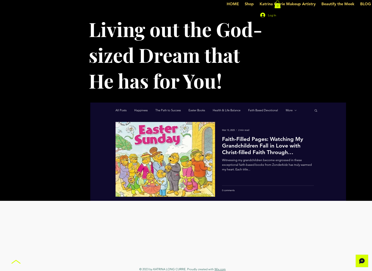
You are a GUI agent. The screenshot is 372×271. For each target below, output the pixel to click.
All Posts (121, 110)
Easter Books (197, 110)
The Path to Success (168, 110)
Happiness (141, 110)
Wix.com (220, 269)
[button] (277, 4)
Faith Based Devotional (263, 110)
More (289, 110)
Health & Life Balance (226, 110)
